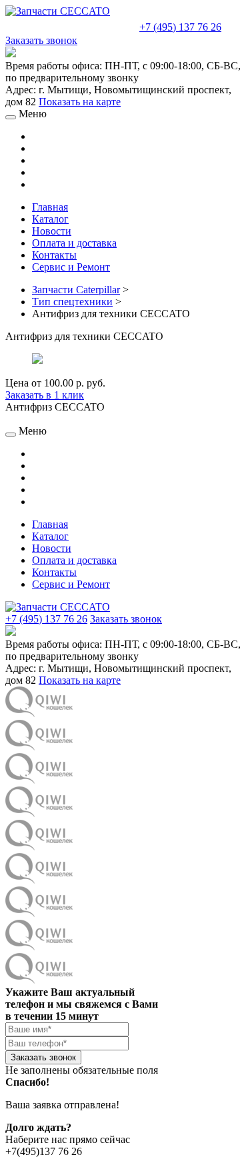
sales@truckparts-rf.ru (71, 25)
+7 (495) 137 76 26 (180, 27)
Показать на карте (80, 101)
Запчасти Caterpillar (76, 289)
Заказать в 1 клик (44, 395)
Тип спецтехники (72, 301)
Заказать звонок (41, 40)
